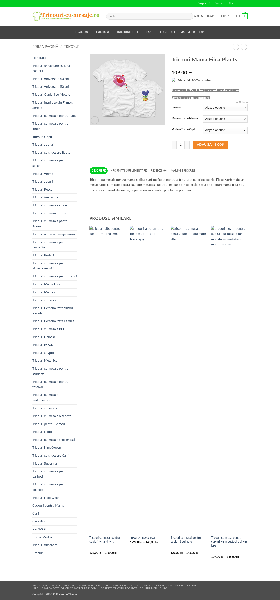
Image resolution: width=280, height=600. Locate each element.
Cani (149, 32)
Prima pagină (45, 47)
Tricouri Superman (45, 463)
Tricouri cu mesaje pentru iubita (50, 126)
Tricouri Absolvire (44, 545)
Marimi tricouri (192, 32)
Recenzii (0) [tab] (159, 170)
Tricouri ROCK (42, 345)
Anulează (242, 102)
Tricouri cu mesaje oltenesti (52, 416)
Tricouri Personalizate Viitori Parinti (52, 310)
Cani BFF (39, 521)
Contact (219, 3)
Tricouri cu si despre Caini (50, 455)
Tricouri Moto (42, 431)
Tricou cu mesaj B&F (143, 538)
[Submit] (189, 16)
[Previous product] (244, 47)
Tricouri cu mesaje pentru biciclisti (50, 487)
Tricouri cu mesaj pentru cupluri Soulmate (186, 539)
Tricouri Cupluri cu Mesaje (51, 94)
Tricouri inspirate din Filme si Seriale (53, 105)
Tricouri (102, 32)
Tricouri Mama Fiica (46, 284)
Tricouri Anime (42, 173)
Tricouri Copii (127, 32)
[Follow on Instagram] (241, 3)
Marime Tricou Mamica (185, 118)
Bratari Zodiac (42, 537)
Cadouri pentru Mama (48, 505)
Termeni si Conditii (124, 585)
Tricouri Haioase (44, 337)
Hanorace (168, 32)
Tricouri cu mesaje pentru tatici (54, 276)
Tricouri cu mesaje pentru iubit (54, 115)
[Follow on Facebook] (238, 3)
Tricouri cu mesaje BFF (48, 329)
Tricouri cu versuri (45, 408)
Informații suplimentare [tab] (128, 170)
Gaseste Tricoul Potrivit (119, 588)
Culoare (176, 107)
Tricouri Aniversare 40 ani (50, 79)
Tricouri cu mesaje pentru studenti (50, 371)
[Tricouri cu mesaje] (66, 16)
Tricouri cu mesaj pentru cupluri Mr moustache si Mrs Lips (229, 541)
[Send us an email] (245, 3)
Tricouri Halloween (45, 497)
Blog (230, 3)
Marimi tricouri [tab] (183, 170)
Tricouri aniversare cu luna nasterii (51, 68)
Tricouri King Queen (46, 447)
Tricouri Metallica (44, 360)
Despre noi (203, 3)
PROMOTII (40, 529)
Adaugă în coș (210, 144)
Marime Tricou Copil (183, 129)
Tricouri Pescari (43, 189)
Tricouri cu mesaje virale (49, 205)
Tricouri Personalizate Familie (53, 321)
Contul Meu (148, 588)
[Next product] (236, 47)
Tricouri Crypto (43, 353)
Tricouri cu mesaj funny (49, 213)
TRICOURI (72, 47)
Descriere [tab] (98, 170)
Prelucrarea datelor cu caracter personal (65, 588)
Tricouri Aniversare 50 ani (50, 86)
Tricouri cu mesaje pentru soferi (50, 163)
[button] (204, 16)
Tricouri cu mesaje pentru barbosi (50, 474)
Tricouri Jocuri (42, 181)
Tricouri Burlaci (43, 255)
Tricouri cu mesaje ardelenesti (53, 439)
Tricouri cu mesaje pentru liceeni (50, 223)
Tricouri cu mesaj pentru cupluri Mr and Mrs (104, 539)
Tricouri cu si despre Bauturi (52, 152)
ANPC (163, 588)
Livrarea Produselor (93, 585)
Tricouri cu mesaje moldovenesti (45, 397)
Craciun (81, 32)
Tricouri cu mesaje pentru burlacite (50, 245)
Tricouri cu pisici (44, 300)
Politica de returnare (58, 585)
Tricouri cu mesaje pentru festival (50, 384)
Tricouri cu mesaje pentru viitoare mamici (50, 266)
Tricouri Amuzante (45, 197)
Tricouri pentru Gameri (48, 424)
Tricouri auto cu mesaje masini (54, 234)
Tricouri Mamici (43, 292)
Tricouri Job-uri (43, 144)
